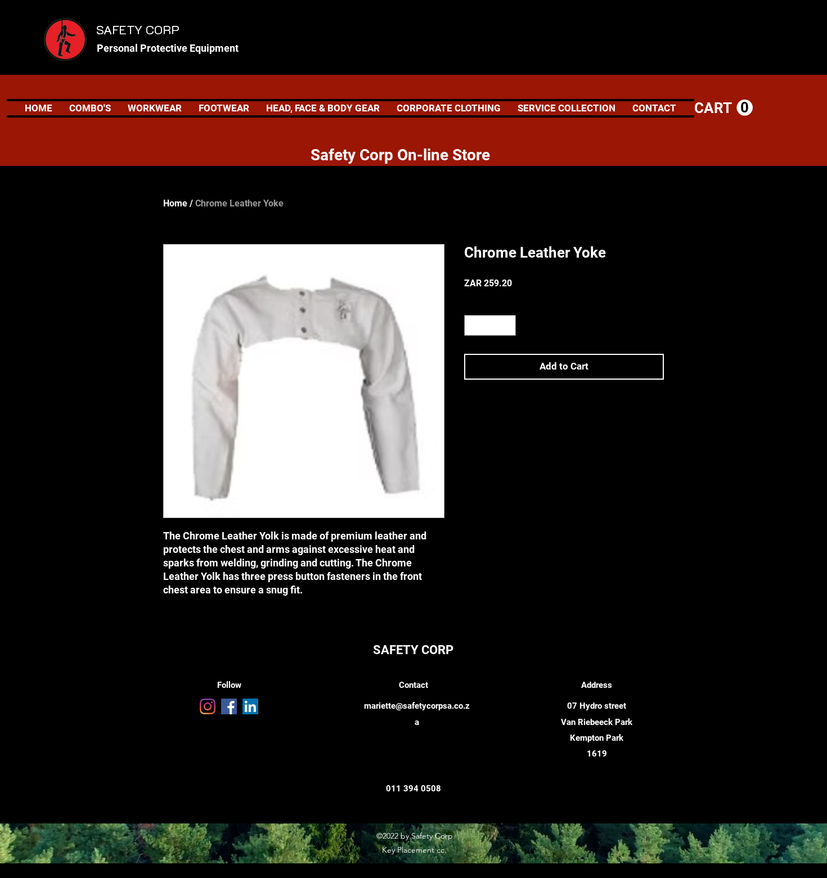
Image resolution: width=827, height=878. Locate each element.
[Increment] (507, 325)
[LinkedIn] (250, 706)
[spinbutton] (490, 325)
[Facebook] (229, 706)
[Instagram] (207, 706)
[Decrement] (473, 325)
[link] (723, 108)
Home (175, 203)
